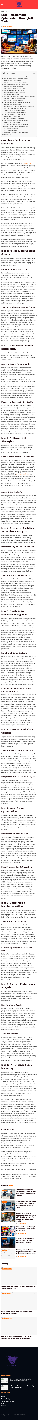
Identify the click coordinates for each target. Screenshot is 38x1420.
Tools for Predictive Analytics (14, 100)
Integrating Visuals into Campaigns (16, 112)
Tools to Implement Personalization (16, 82)
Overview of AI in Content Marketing (15, 76)
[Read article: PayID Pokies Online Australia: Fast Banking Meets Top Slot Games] (19, 1301)
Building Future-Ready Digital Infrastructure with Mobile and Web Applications (26, 1252)
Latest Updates (7, 1268)
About (3, 1403)
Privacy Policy (5, 1398)
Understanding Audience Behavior (15, 98)
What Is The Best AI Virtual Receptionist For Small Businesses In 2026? (25, 1240)
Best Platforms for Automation (14, 86)
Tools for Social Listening (13, 122)
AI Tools (8, 11)
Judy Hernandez (8, 26)
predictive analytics (22, 474)
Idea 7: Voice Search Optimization (14, 114)
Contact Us (4, 1405)
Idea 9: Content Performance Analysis (16, 126)
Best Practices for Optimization (15, 118)
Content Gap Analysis (13, 94)
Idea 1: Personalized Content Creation (16, 78)
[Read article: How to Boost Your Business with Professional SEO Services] (4, 1380)
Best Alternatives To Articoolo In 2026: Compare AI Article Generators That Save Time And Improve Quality (26, 1217)
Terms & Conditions (7, 1401)
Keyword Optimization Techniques (15, 92)
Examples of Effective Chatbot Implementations (20, 106)
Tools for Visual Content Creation (15, 110)
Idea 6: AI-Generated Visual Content (15, 108)
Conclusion (7, 134)
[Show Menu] (2, 4)
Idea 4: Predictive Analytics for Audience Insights (19, 96)
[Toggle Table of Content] (33, 73)
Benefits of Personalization (13, 80)
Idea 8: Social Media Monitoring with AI (16, 120)
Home (2, 11)
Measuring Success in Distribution (15, 88)
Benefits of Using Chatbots (13, 104)
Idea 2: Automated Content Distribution (16, 84)
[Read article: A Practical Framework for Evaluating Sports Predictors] (4, 1387)
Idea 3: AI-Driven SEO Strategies (14, 90)
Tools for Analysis (12, 130)
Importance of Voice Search (13, 116)
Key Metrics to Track (12, 128)
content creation (27, 163)
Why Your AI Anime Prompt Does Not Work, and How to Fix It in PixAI (25, 1229)
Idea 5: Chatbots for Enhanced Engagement (17, 102)
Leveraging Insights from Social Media (17, 124)
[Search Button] (36, 4)
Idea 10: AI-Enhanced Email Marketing (16, 132)
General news (7, 1293)
